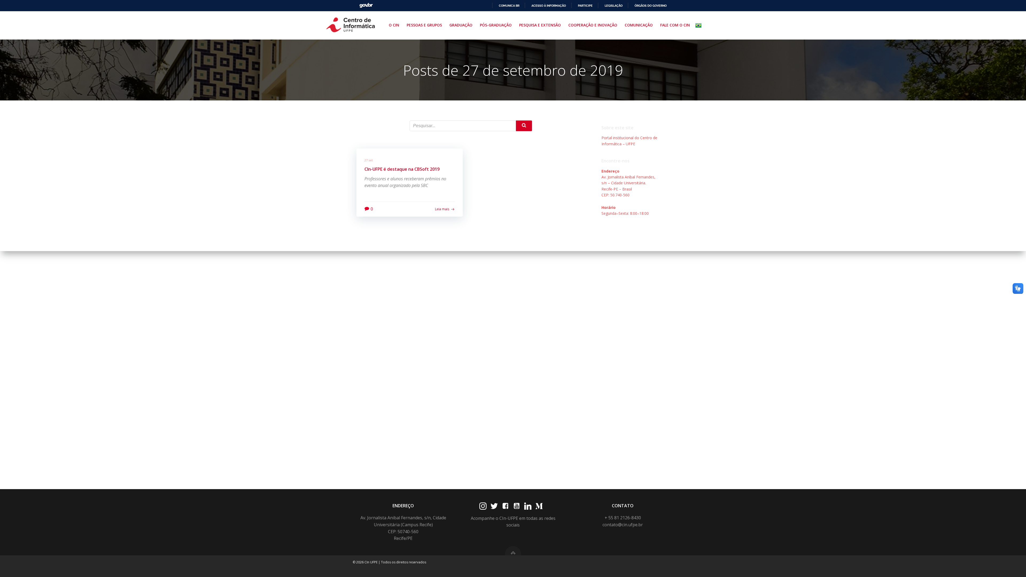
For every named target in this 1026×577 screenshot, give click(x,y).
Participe (585, 5)
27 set (368, 160)
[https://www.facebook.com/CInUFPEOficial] (505, 506)
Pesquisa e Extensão (540, 25)
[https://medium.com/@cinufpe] (539, 506)
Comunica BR (509, 5)
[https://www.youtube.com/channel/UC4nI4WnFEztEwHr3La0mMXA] (516, 506)
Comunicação (639, 25)
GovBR (366, 5)
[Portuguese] (699, 25)
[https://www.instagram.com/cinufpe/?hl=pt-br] (483, 506)
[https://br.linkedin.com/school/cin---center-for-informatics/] (527, 506)
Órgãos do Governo (651, 5)
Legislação (614, 5)
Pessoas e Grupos (424, 25)
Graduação (460, 25)
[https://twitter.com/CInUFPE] (494, 506)
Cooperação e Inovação (592, 25)
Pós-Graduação (496, 25)
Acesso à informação (548, 5)
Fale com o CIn (675, 25)
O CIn (394, 25)
